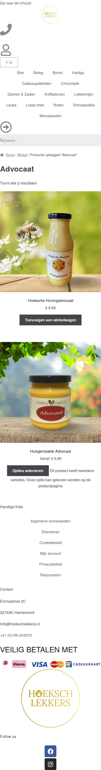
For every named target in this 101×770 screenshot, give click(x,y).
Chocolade (70, 83)
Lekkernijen (83, 94)
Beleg (38, 72)
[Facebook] (50, 751)
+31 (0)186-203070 (16, 635)
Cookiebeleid (50, 542)
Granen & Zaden (21, 94)
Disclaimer (50, 531)
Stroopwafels (84, 105)
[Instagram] (50, 764)
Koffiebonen (55, 94)
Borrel (58, 72)
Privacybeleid (50, 564)
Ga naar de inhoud (15, 3)
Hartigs (78, 72)
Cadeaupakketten (36, 83)
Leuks (11, 105)
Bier (20, 72)
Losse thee (35, 105)
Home (10, 154)
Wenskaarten (50, 115)
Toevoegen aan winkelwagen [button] (50, 320)
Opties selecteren (27, 470)
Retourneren (50, 575)
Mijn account (50, 553)
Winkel (22, 154)
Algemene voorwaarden (50, 521)
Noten (59, 105)
